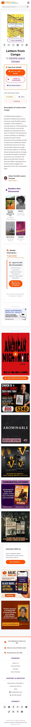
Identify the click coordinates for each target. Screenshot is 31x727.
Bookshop (17, 101)
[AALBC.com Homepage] (9, 2)
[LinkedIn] (13, 711)
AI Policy (15, 669)
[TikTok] (9, 711)
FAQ (15, 689)
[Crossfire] (20, 228)
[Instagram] (4, 707)
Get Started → (15, 562)
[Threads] (22, 707)
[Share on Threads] (13, 45)
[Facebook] (13, 707)
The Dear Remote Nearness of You (10, 213)
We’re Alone (10, 237)
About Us (15, 663)
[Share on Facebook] (4, 45)
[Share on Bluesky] (18, 45)
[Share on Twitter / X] (22, 45)
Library (22, 96)
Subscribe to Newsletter (15, 683)
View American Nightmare (16, 378)
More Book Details (14, 85)
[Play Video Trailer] (15, 354)
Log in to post (12, 255)
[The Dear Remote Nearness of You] (10, 202)
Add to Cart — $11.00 (16, 72)
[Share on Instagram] (9, 45)
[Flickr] (22, 711)
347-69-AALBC (16, 695)
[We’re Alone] (10, 228)
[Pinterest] (17, 711)
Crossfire (21, 237)
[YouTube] (9, 707)
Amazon (10, 96)
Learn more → (13, 180)
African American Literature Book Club (15, 722)
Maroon (20, 211)
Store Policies (15, 672)
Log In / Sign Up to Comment (15, 283)
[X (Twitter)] (17, 707)
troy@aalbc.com (16, 692)
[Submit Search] (27, 7)
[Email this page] (26, 45)
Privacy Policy (15, 666)
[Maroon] (20, 202)
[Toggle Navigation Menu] (28, 3)
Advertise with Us (15, 686)
